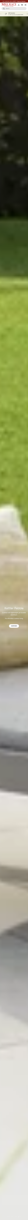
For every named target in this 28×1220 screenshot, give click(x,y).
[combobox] (14, 8)
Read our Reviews (21, 1)
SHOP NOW (14, 626)
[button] (22, 5)
